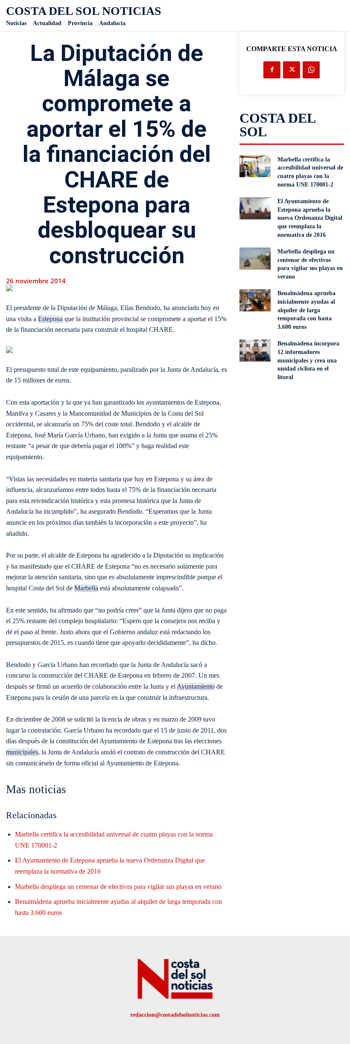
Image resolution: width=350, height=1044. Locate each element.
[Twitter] (291, 69)
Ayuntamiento (196, 686)
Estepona (50, 318)
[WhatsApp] (311, 69)
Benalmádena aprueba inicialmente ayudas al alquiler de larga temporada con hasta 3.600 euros (306, 310)
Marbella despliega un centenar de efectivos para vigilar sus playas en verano (118, 886)
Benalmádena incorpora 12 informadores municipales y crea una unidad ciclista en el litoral (308, 360)
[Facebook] (271, 69)
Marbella (86, 588)
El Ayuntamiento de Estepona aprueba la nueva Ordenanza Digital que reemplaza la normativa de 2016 (309, 218)
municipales (22, 752)
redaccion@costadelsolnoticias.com (175, 1015)
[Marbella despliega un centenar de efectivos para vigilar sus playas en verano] (255, 258)
